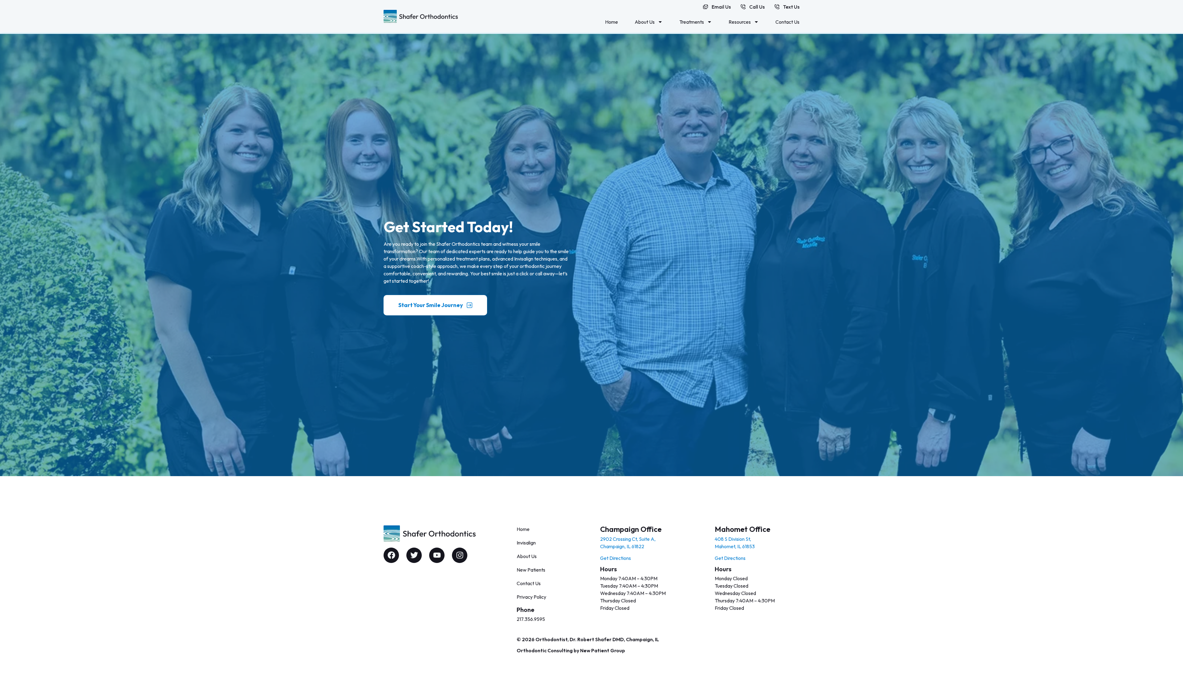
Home (611, 22)
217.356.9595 (531, 619)
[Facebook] (391, 555)
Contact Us (787, 22)
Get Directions (615, 558)
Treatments (691, 22)
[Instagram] (459, 555)
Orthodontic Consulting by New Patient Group (571, 650)
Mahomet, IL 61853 (735, 546)
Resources (740, 22)
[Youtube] (437, 555)
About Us (645, 22)
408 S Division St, (733, 539)
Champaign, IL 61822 (622, 546)
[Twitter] (414, 555)
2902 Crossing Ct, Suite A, (628, 539)
